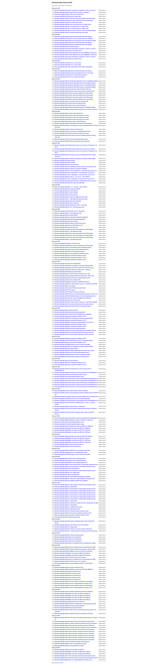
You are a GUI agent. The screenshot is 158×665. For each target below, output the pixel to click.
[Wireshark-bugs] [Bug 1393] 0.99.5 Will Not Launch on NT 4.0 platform (70, 557)
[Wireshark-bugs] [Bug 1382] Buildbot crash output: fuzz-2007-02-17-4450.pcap (72, 438)
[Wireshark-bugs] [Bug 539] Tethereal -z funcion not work (67, 243)
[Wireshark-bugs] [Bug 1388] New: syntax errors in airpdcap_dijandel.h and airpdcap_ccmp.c (75, 478)
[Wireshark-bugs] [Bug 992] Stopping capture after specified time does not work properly (74, 72)
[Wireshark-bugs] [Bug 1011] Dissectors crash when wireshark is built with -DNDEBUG (74, 38)
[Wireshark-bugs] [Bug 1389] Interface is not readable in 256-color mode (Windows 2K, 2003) (75, 543)
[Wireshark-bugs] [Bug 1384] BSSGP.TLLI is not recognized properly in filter (71, 452)
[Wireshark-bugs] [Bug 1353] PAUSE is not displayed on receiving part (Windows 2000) (74, 265)
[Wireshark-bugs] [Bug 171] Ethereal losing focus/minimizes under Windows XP (72, 641)
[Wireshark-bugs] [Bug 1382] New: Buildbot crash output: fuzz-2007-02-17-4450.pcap (73, 436)
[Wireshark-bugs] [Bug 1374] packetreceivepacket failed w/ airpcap (69, 376)
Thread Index (54, 5)
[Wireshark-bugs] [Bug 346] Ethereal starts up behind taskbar (68, 271)
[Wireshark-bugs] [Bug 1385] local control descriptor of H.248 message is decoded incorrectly (75, 466)
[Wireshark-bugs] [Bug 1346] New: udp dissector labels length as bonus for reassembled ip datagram (76, 81)
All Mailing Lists (68, 5)
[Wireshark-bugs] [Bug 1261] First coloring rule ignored (67, 46)
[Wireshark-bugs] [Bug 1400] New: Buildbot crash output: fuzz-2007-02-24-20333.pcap (74, 569)
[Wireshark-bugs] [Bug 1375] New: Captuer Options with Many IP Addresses (71, 390)
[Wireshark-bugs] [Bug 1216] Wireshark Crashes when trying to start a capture (72, 115)
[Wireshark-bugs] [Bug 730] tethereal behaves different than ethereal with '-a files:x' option (74, 275)
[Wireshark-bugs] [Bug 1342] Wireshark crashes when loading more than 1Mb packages (74, 20)
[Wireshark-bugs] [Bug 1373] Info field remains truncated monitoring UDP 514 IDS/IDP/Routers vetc (76, 372)
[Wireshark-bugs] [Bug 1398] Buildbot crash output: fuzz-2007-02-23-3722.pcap (72, 553)
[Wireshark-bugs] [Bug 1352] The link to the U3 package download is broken (71, 139)
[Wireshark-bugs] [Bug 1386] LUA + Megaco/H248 (66, 486)
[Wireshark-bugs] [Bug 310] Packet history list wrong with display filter (70, 458)
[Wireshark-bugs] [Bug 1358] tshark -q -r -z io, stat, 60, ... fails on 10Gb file (71, 186)
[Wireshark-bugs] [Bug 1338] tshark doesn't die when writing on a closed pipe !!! (72, 12)
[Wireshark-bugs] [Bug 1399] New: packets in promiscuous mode (69, 567)
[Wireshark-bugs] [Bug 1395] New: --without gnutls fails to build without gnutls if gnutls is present (76, 530)
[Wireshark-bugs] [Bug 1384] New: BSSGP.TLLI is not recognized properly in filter (72, 450)
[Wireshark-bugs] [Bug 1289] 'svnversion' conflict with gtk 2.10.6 (69, 113)
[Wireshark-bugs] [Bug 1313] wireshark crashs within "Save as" (68, 50)
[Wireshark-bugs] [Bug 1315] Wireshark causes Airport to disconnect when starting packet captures (76, 657)
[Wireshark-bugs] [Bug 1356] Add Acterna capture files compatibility (69, 182)
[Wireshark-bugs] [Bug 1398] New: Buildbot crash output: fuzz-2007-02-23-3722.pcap (73, 551)
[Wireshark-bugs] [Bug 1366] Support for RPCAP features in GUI (69, 225)
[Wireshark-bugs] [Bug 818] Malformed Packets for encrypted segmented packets (72, 277)
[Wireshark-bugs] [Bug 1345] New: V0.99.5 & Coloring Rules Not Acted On (71, 74)
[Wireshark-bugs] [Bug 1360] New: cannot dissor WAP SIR (67, 188)
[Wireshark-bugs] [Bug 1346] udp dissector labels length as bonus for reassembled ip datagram (75, 85)
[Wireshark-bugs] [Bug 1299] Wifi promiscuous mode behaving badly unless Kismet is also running (76, 293)
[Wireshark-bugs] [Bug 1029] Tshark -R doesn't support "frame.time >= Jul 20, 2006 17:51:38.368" (76, 283)
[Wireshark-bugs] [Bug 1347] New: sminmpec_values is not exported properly (71, 101)
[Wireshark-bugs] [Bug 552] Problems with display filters (67, 468)
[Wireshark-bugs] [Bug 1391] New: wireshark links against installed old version (72, 511)
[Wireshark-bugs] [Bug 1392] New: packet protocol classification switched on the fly (73, 513)
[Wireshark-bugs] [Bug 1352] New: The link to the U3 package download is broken (72, 131)
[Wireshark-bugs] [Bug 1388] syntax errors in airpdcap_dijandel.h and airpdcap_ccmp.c (73, 583)
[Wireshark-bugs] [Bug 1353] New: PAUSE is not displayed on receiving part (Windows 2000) (75, 158)
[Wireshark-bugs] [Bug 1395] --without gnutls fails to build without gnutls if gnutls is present (75, 655)
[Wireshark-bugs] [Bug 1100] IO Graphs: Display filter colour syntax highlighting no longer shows (76, 52)
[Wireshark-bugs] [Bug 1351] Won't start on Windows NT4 (67, 263)
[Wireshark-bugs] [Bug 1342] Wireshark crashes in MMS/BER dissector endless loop (73, 298)
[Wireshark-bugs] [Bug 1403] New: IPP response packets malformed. (69, 605)
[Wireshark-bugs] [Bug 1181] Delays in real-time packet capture (68, 22)
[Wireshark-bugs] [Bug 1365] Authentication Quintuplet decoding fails (70, 219)
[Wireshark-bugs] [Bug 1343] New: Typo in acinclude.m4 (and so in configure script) (73, 24)
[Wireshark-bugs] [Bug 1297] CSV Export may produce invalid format (70, 291)
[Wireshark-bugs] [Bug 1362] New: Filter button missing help (68, 201)
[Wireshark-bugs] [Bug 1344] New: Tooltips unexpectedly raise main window (71, 32)
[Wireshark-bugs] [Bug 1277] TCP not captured (65, 289)
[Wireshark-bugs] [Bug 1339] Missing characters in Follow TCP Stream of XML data (73, 89)
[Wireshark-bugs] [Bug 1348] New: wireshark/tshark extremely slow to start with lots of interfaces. (76, 109)
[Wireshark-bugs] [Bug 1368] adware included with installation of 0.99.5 (70, 255)
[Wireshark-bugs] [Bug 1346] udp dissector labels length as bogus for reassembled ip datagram (75, 87)
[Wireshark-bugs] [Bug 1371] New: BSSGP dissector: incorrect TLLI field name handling (73, 340)
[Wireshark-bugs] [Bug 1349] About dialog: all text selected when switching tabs (72, 141)
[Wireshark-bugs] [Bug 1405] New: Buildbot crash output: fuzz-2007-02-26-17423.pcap (74, 613)
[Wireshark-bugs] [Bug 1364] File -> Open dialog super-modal (68, 213)
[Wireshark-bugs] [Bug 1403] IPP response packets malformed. (68, 607)
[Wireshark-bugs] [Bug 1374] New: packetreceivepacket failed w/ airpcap (71, 374)
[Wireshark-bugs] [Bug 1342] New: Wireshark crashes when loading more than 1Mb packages (75, 18)
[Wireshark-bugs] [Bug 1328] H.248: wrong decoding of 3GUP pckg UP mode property (73, 66)
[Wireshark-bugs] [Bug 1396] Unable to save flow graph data (68, 537)
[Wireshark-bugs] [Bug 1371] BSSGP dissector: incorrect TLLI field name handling (72, 344)
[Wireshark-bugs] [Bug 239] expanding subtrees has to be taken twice (70, 601)
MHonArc (61, 662)
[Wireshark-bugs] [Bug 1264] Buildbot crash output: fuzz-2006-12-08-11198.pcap (72, 555)
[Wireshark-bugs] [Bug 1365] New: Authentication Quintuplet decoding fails (71, 217)
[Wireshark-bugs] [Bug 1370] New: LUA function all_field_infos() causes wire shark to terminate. (75, 330)
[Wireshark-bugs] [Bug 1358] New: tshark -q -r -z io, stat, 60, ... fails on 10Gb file (72, 176)
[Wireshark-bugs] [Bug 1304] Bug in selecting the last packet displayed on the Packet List (74, 322)
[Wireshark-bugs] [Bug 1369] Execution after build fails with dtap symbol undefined (73, 306)
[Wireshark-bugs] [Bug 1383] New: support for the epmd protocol (69, 444)
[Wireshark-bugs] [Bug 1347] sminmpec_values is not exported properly (70, 103)
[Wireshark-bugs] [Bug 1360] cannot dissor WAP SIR (66, 190)
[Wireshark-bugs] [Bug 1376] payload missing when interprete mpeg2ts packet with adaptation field (76, 396)
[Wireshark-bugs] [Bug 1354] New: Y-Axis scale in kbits (67, 164)
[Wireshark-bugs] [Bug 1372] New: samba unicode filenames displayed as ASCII (72, 352)
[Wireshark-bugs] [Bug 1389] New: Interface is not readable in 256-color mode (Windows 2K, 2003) (76, 502)
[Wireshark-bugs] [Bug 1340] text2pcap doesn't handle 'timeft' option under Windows (73, 36)
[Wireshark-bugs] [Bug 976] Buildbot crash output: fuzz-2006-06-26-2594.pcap (72, 281)
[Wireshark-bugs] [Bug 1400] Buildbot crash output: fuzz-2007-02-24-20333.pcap (72, 593)
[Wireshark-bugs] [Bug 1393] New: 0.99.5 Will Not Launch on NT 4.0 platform (72, 524)
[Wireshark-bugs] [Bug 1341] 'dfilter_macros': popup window (68, 16)
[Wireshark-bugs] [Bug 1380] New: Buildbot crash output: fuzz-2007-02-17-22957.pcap (74, 420)
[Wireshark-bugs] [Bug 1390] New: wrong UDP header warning (68, 507)
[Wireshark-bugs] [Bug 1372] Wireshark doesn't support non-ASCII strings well (72, 356)
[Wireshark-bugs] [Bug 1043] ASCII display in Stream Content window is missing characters (74, 91)
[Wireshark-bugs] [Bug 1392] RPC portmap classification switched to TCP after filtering (74, 563)
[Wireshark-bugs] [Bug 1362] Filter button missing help (67, 203)
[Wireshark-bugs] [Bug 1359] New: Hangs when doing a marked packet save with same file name (75, 180)
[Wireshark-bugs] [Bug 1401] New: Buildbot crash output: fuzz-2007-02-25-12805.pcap (74, 591)
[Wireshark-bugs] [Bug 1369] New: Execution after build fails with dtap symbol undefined (74, 304)
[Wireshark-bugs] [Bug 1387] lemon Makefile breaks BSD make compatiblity (71, 480)
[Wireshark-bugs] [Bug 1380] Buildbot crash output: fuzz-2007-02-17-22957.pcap (72, 430)
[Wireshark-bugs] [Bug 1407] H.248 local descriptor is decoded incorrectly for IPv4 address (74, 629)
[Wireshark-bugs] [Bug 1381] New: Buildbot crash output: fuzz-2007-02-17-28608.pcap (74, 426)
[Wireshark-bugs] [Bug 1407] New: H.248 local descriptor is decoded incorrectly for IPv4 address (76, 627)
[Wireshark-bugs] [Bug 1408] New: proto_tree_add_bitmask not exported (70, 643)
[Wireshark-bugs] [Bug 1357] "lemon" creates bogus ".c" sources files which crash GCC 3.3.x (74, 172)
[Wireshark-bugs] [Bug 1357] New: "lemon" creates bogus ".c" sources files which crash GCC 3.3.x (76, 170)
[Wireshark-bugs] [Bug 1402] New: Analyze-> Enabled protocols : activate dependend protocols (75, 603)
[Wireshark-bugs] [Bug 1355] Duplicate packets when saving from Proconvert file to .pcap (74, 267)
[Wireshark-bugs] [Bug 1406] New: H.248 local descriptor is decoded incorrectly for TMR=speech (76, 623)
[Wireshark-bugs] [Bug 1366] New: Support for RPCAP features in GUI (70, 223)
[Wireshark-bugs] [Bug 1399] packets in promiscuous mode (67, 573)
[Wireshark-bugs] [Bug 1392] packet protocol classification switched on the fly (72, 515)
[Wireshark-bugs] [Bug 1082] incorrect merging (65, 285)
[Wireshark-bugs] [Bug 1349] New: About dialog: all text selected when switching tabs (73, 123)
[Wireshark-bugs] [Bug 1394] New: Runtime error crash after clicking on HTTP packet (73, 528)
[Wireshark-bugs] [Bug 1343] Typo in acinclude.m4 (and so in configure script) (71, 26)
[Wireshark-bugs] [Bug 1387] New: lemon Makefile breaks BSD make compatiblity (72, 476)
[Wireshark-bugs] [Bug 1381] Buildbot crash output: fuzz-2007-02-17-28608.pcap (72, 428)
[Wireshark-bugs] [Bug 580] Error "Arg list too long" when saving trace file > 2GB (72, 273)
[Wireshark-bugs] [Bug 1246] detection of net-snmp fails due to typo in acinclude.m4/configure (75, 30)
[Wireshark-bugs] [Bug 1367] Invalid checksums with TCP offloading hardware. (72, 249)
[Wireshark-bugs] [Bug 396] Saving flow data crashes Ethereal (68, 539)
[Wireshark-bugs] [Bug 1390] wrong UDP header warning (67, 508)
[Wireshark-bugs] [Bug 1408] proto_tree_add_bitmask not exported (69, 645)
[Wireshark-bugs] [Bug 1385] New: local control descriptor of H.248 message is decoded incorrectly (76, 464)
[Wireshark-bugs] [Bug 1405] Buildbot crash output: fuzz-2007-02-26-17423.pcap (72, 651)
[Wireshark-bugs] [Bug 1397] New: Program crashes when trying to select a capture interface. (75, 549)
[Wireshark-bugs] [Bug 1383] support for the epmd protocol (68, 446)
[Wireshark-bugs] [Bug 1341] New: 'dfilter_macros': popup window (69, 14)
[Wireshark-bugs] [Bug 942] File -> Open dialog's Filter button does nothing (71, 199)
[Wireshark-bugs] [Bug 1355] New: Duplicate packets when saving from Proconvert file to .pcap (75, 166)
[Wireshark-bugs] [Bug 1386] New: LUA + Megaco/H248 (67, 472)
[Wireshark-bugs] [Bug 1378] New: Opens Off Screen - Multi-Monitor (70, 406)
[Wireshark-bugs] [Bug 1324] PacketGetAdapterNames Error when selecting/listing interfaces (75, 296)
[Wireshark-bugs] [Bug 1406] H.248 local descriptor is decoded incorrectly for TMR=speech (74, 625)
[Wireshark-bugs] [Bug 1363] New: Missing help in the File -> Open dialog (71, 205)
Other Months (61, 5)
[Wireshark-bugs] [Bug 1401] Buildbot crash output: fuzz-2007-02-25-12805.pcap (72, 597)
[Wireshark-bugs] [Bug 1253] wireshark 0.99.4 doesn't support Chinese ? (70, 287)
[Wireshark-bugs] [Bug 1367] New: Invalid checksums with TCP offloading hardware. (73, 247)
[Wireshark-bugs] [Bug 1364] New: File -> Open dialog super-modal (69, 207)
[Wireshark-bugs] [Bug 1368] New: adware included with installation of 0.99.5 (72, 253)
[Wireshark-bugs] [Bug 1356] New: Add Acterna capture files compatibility (71, 168)
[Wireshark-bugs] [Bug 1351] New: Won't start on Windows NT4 (69, 129)
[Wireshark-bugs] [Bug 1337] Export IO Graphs (65, 160)
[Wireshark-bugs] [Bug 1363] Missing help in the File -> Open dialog (69, 211)
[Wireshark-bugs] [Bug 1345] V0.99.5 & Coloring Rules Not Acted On (70, 76)
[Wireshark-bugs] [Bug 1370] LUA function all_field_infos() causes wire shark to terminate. (74, 332)
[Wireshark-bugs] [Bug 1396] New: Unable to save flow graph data (69, 535)
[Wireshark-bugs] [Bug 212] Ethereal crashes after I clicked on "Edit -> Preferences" (73, 269)
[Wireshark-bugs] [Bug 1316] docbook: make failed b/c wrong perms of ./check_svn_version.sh (75, 10)
